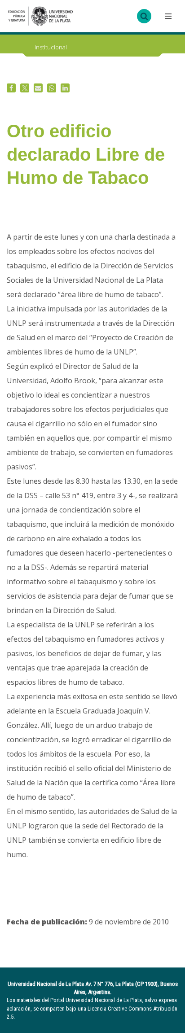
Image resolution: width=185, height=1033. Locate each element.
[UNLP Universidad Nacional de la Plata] (40, 16)
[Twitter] (24, 87)
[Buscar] (144, 16)
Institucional (51, 47)
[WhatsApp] (51, 87)
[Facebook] (11, 87)
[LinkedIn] (65, 87)
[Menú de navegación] (167, 16)
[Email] (38, 87)
